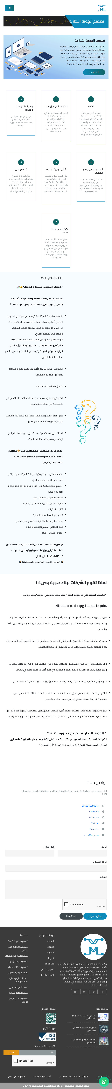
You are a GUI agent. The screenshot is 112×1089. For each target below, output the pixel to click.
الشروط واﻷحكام (47, 975)
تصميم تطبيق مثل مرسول (16, 956)
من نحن (50, 947)
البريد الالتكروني (99, 862)
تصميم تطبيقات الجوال (18, 967)
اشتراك (11, 1052)
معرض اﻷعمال (47, 969)
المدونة (50, 952)
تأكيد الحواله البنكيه (42, 1076)
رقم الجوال (49, 846)
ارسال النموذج (95, 916)
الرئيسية (50, 941)
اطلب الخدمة (94, 72)
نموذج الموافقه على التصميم (74, 1076)
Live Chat (71, 916)
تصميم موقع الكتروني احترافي (18, 948)
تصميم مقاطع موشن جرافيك (18, 1000)
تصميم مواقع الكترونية (18, 941)
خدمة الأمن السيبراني (18, 987)
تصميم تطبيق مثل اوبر (18, 961)
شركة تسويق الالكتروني (17, 972)
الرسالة (103, 877)
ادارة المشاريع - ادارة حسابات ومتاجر (18, 980)
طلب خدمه (49, 963)
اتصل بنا (50, 958)
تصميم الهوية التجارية (18, 993)
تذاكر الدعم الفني (16, 1076)
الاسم (104, 846)
